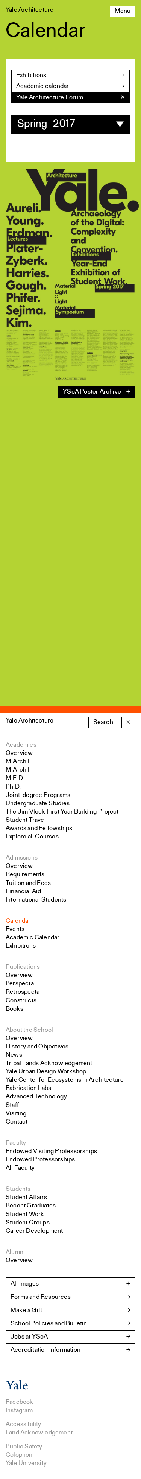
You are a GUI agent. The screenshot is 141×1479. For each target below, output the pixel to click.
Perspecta (20, 983)
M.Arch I (17, 761)
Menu (122, 11)
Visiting (16, 1113)
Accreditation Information (45, 1350)
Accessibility (23, 1424)
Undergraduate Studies (38, 803)
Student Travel (26, 820)
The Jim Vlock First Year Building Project (62, 812)
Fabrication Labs (28, 1088)
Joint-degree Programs (38, 795)
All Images (25, 1284)
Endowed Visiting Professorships (51, 1151)
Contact (16, 1122)
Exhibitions (31, 75)
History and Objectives (37, 1047)
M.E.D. (15, 778)
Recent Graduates (31, 1206)
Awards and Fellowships (39, 828)
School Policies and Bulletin (49, 1323)
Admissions (22, 858)
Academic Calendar (32, 937)
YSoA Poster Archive (92, 392)
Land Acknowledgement (39, 1433)
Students (18, 1189)
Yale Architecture (29, 721)
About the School (29, 1030)
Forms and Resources (41, 1297)
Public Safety (24, 1446)
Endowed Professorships (40, 1159)
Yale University (26, 1463)
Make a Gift (26, 1310)
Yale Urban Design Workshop (46, 1071)
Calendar (18, 921)
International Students (36, 900)
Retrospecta (22, 992)
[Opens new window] (17, 1388)
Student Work (25, 1214)
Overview (19, 753)
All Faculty (20, 1168)
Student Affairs (26, 1197)
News (14, 1055)
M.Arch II (18, 770)
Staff (12, 1105)
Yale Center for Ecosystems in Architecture (65, 1080)
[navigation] (70, 97)
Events (15, 929)
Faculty (16, 1143)
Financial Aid (23, 891)
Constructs (21, 1000)
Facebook (19, 1402)
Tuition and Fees (28, 883)
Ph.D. (13, 787)
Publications (23, 967)
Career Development (34, 1231)
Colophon (19, 1455)
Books (14, 1009)
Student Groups (28, 1223)
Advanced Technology (36, 1096)
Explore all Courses (32, 837)
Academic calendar (42, 86)
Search (103, 722)
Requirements (25, 874)
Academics (21, 745)
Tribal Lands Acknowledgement (49, 1063)
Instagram (19, 1410)
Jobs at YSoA (29, 1337)
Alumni (15, 1252)
